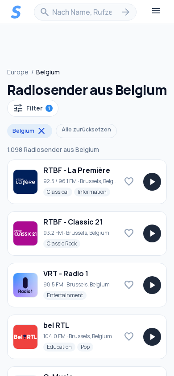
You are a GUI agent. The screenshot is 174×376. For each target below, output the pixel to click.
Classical (59, 192)
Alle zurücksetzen (86, 129)
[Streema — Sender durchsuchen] (16, 12)
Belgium (29, 131)
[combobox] (85, 12)
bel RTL (56, 325)
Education (61, 347)
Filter (31, 108)
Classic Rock (63, 243)
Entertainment (67, 295)
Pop (87, 347)
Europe (18, 72)
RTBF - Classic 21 (73, 222)
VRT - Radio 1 (65, 273)
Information (94, 192)
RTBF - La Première (76, 170)
